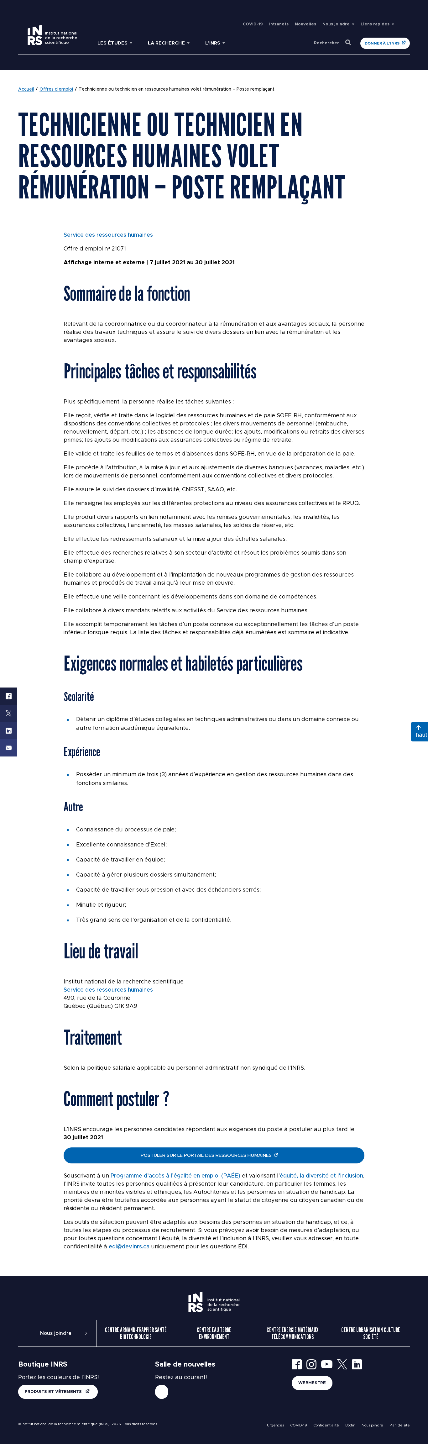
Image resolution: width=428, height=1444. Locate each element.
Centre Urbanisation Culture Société (370, 1333)
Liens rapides (375, 24)
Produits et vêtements (54, 1392)
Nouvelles (305, 24)
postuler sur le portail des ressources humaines (206, 1155)
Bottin (350, 1425)
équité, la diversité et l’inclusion (321, 1176)
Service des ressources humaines (108, 235)
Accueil (26, 89)
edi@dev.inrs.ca (129, 1247)
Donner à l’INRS (382, 43)
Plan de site (399, 1425)
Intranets (279, 24)
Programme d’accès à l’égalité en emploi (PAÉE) (175, 1176)
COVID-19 (253, 24)
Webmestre (312, 1383)
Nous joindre (336, 24)
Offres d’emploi (56, 89)
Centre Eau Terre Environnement (214, 1333)
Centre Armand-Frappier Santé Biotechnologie (136, 1333)
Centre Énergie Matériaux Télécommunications (292, 1333)
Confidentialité (326, 1425)
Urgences (275, 1425)
